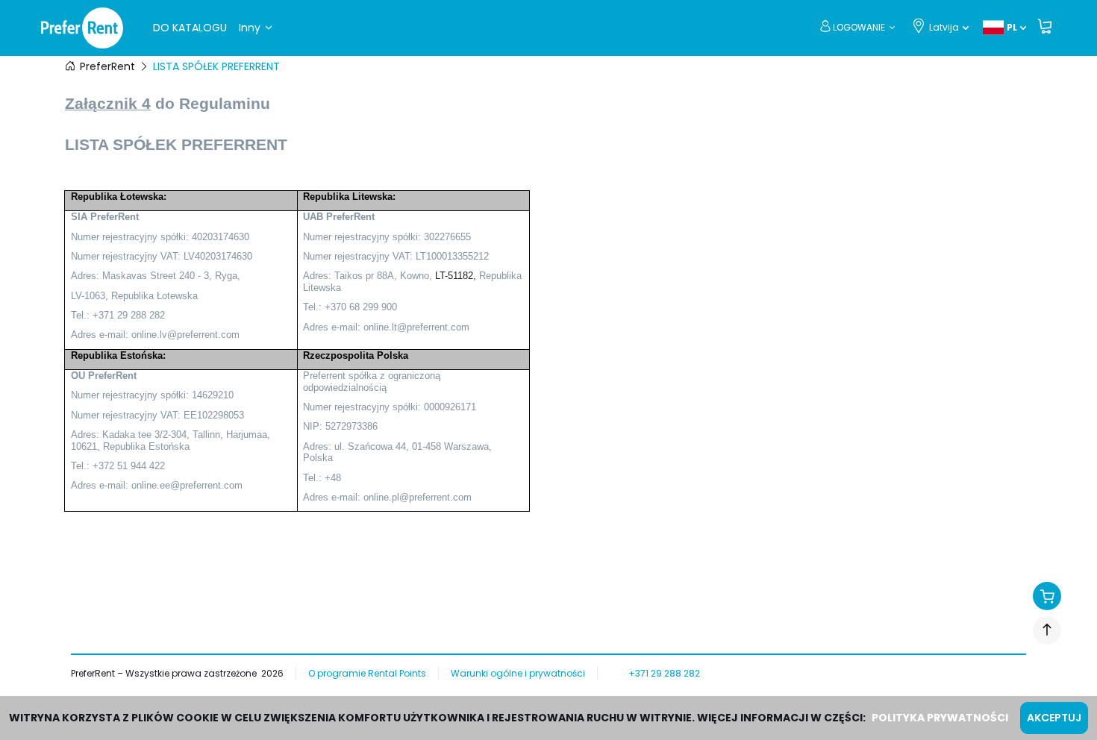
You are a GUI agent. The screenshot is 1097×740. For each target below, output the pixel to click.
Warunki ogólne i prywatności (518, 673)
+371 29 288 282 (664, 673)
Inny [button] (249, 27)
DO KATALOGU (190, 27)
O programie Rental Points (367, 673)
